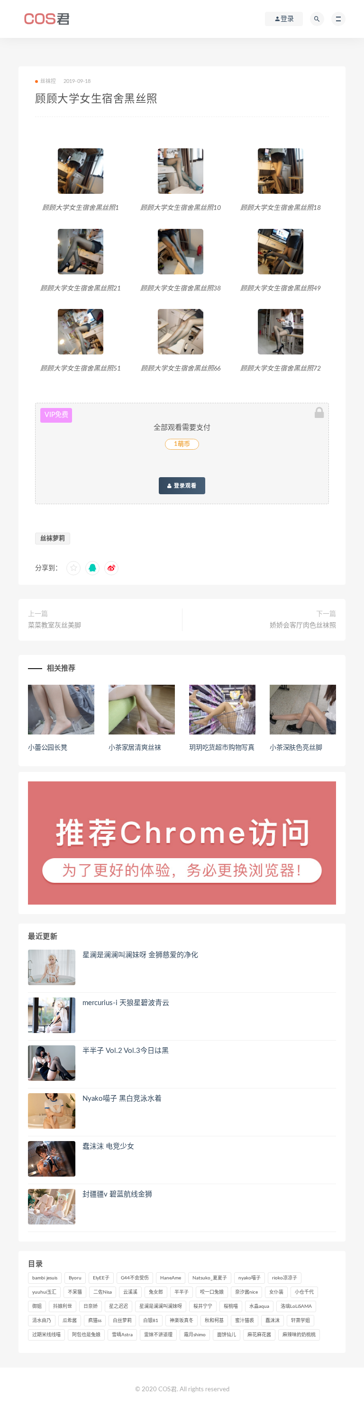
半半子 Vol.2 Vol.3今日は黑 (125, 1050)
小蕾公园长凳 (47, 747)
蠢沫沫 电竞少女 (108, 1146)
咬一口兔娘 (212, 1292)
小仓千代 (304, 1292)
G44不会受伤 (135, 1278)
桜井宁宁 (202, 1306)
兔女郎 (156, 1292)
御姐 (37, 1306)
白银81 (150, 1320)
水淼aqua (259, 1306)
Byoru (75, 1278)
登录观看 (184, 486)
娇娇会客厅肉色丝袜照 (303, 625)
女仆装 (276, 1292)
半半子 (181, 1292)
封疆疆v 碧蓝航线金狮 (117, 1194)
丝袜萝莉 (52, 538)
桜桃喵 (231, 1306)
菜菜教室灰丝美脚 (54, 625)
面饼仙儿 (226, 1334)
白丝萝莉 (122, 1320)
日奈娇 (90, 1306)
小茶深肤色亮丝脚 (296, 747)
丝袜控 (48, 81)
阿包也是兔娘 (86, 1334)
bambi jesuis (44, 1278)
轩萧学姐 (300, 1320)
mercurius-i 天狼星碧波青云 (125, 1002)
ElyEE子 (101, 1278)
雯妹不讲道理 (158, 1334)
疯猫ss (94, 1320)
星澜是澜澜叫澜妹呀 (160, 1306)
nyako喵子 (249, 1278)
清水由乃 (41, 1320)
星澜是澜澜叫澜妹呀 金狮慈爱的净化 (140, 955)
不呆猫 (75, 1292)
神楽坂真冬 (181, 1320)
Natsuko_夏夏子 (209, 1278)
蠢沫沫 (272, 1320)
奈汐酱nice (246, 1292)
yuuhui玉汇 (44, 1292)
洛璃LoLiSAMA (296, 1306)
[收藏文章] (73, 568)
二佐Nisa (102, 1292)
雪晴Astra (122, 1334)
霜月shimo (195, 1334)
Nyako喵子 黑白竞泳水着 (122, 1098)
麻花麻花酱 (259, 1334)
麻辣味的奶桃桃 (299, 1334)
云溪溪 (130, 1292)
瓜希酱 (70, 1320)
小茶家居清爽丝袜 (135, 747)
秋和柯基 (214, 1320)
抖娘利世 (62, 1306)
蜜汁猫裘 (244, 1320)
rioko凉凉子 (284, 1278)
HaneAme (170, 1278)
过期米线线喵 (46, 1334)
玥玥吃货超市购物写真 (222, 747)
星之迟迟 (118, 1306)
